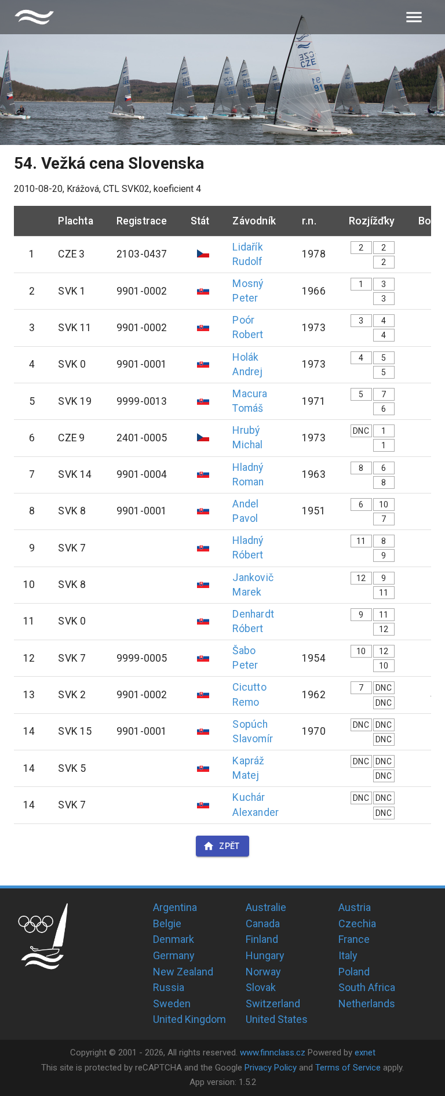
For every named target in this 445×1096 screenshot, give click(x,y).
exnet (365, 1052)
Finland (262, 939)
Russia (168, 987)
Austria (354, 907)
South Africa (366, 987)
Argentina (175, 907)
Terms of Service (348, 1067)
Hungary (265, 955)
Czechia (357, 923)
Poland (354, 972)
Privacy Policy (271, 1067)
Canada (263, 923)
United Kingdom (189, 1019)
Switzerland (273, 1003)
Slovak (261, 987)
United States (277, 1019)
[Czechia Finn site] (34, 17)
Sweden (172, 1003)
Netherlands (366, 1003)
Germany (174, 955)
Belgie (167, 923)
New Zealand (183, 972)
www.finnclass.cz (272, 1052)
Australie (266, 907)
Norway (263, 972)
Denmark (173, 939)
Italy (348, 955)
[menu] (414, 17)
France (354, 939)
